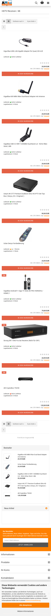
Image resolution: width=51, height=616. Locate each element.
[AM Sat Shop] (6, 3)
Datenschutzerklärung (33, 600)
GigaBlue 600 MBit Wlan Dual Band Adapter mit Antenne (24, 96)
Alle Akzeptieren (25, 605)
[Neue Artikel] (46, 508)
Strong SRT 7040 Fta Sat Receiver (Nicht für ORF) (22, 340)
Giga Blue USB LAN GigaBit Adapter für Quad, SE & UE (23, 51)
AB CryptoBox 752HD (11, 388)
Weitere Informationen (25, 611)
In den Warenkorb (25, 74)
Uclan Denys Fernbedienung (14, 243)
